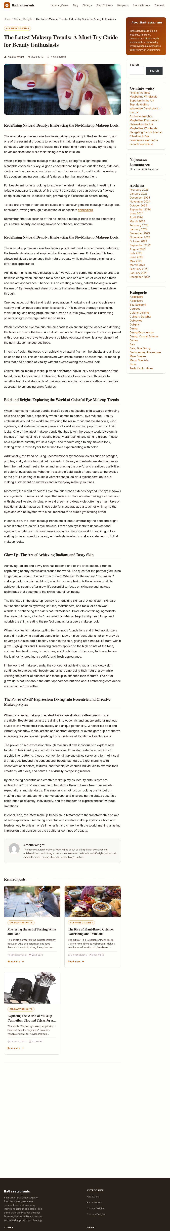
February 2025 (139, 189)
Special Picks (140, 5)
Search (134, 64)
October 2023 (138, 241)
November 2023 (140, 237)
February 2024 (139, 225)
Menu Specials (139, 360)
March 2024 (137, 221)
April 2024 (136, 217)
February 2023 (139, 269)
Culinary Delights (17, 28)
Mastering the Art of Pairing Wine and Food (31, 931)
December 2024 (140, 197)
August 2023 (138, 249)
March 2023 (137, 265)
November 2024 (140, 201)
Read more (13, 961)
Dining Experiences (142, 332)
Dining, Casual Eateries (144, 336)
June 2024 (136, 213)
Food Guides (103, 5)
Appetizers (136, 296)
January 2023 (138, 273)
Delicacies (136, 320)
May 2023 (136, 261)
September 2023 (140, 245)
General (159, 5)
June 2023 (136, 257)
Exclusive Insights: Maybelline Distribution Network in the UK (144, 120)
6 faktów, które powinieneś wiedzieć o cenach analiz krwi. (144, 140)
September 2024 (140, 209)
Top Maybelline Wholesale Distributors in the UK (145, 108)
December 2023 (140, 233)
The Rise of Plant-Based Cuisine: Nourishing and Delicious (91, 931)
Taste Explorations (141, 368)
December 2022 (140, 277)
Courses (135, 308)
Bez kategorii (138, 304)
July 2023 (136, 253)
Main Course (138, 356)
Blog (75, 5)
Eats (132, 344)
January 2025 (138, 193)
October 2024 (138, 205)
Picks (133, 364)
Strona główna (59, 5)
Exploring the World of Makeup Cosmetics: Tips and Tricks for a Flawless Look (30, 1020)
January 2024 (139, 229)
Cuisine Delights (139, 312)
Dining (86, 5)
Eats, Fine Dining (140, 348)
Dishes (134, 340)
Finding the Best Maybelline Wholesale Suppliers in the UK (143, 96)
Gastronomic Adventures (145, 352)
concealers (85, 210)
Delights (135, 324)
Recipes (122, 5)
